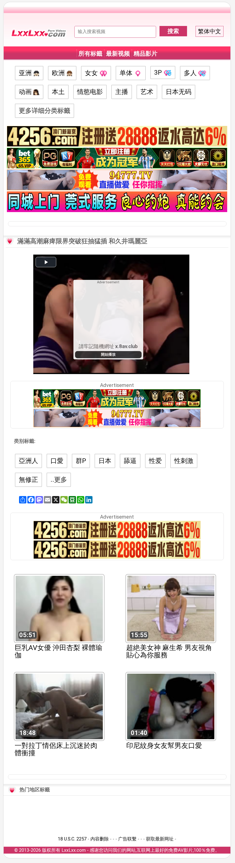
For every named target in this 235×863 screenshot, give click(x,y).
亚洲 (26, 73)
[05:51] (59, 608)
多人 (191, 73)
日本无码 (178, 92)
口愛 (56, 461)
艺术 (146, 92)
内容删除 (99, 839)
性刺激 (183, 461)
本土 (58, 92)
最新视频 (118, 53)
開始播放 (108, 354)
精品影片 (145, 53)
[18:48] (59, 706)
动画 (26, 92)
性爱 (155, 461)
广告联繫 (127, 839)
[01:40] (170, 706)
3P (158, 72)
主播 (121, 92)
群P (81, 461)
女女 (92, 73)
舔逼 (130, 461)
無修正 (28, 479)
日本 (104, 461)
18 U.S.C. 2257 (72, 839)
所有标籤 (90, 53)
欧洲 (59, 73)
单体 (127, 73)
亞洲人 (28, 461)
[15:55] (170, 608)
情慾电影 (90, 92)
